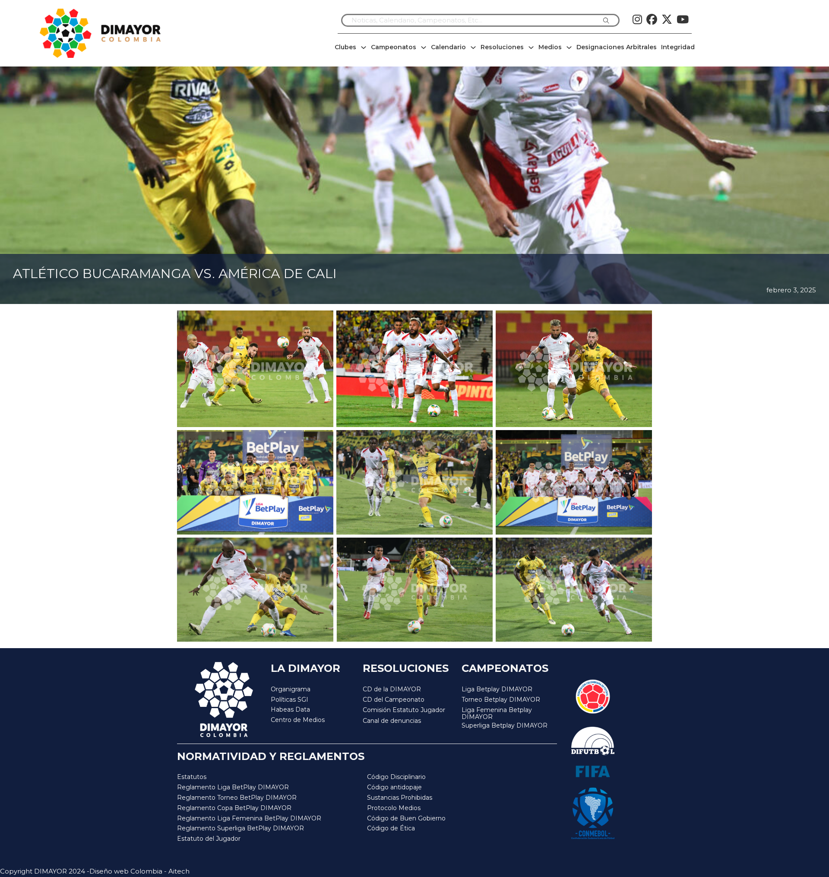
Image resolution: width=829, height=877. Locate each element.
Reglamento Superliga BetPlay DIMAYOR (240, 828)
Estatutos (191, 777)
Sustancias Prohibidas (399, 797)
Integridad (678, 47)
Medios (550, 47)
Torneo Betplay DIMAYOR (501, 699)
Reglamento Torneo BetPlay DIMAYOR (237, 797)
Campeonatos (393, 47)
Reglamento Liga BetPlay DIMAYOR (233, 787)
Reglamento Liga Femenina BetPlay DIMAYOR (249, 818)
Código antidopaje (394, 787)
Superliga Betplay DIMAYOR (504, 725)
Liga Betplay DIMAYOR (497, 689)
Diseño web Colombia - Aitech (139, 871)
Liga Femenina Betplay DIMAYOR (497, 713)
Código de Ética (391, 828)
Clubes (345, 47)
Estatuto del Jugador (208, 838)
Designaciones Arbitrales (616, 47)
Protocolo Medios (394, 808)
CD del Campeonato (393, 699)
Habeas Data (290, 709)
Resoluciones (502, 47)
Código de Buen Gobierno (406, 818)
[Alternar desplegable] (364, 47)
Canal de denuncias (392, 721)
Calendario (448, 47)
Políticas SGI (289, 699)
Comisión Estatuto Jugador (404, 710)
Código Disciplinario (396, 777)
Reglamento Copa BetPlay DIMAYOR (234, 808)
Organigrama (290, 689)
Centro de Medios (298, 720)
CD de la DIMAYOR (392, 689)
